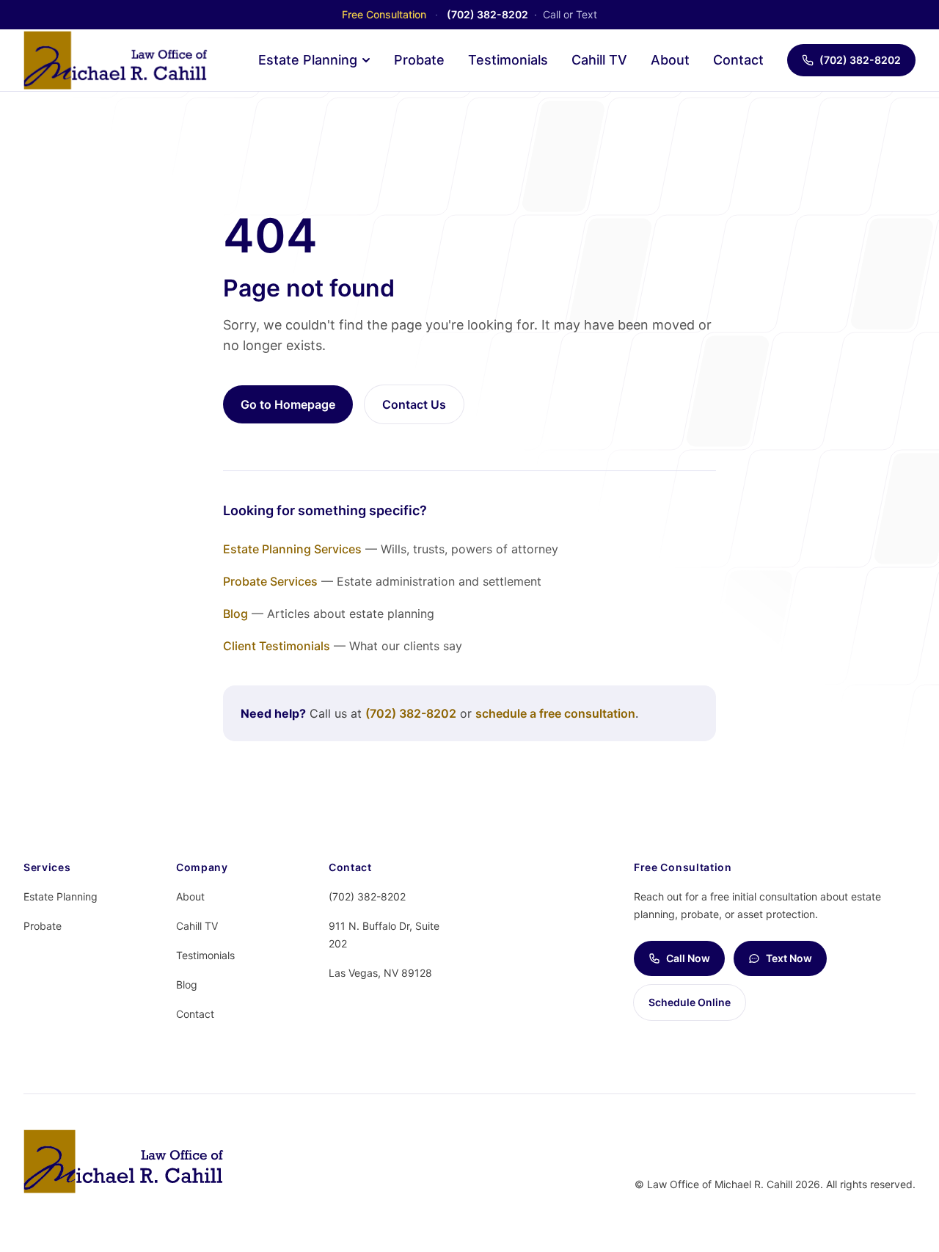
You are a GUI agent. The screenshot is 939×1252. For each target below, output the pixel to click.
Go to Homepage (288, 404)
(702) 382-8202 (860, 60)
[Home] (115, 60)
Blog (235, 613)
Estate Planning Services (292, 549)
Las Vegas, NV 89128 (380, 973)
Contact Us (414, 404)
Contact (738, 60)
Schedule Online (689, 1002)
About (670, 60)
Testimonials (508, 60)
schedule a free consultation (555, 713)
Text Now (789, 958)
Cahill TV (599, 60)
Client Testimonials (276, 645)
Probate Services (270, 581)
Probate (419, 60)
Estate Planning (307, 60)
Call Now (688, 958)
